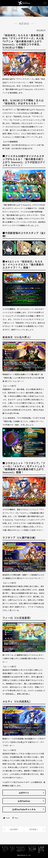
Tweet (8, 818)
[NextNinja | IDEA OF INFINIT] (24, 4)
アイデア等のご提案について (32, 849)
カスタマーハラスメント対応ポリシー (21, 849)
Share (16, 818)
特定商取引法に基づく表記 (41, 849)
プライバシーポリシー (5, 849)
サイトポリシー (12, 849)
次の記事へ (33, 829)
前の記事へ (14, 829)
